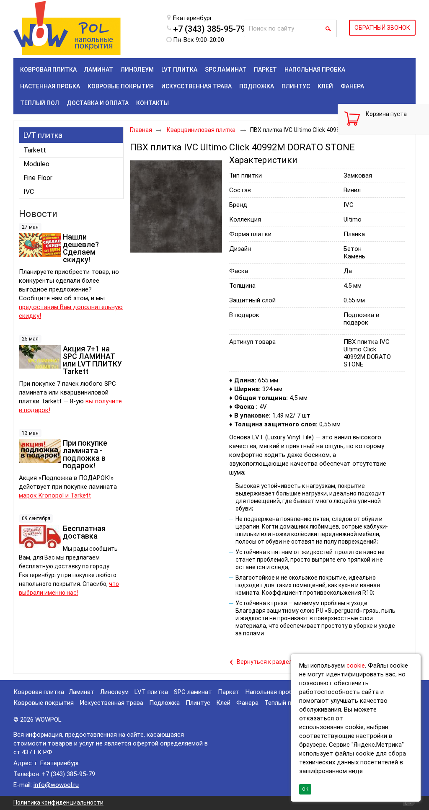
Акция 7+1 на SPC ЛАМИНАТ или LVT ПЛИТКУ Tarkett (92, 360)
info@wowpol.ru (56, 785)
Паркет (229, 692)
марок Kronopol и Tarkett (55, 495)
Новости (38, 214)
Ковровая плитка (38, 692)
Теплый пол (281, 703)
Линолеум (114, 692)
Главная (141, 129)
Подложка (164, 703)
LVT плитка (42, 135)
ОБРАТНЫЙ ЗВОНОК (382, 27)
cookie (355, 665)
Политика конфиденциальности (58, 802)
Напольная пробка (273, 692)
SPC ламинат (193, 692)
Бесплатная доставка (84, 532)
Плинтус (198, 703)
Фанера (247, 703)
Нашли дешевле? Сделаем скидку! (81, 248)
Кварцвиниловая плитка (202, 129)
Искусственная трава (111, 703)
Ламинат (81, 692)
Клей (223, 703)
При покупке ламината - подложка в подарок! (85, 454)
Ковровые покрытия (43, 703)
